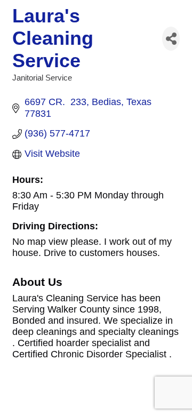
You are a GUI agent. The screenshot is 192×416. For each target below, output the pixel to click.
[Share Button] (171, 39)
